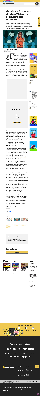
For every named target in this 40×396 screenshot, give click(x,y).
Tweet (39, 18)
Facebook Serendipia (33, 381)
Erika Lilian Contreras (13, 49)
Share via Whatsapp (39, 23)
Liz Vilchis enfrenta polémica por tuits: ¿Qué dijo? (6, 270)
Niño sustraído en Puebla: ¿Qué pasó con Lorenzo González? (33, 268)
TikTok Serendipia (30, 381)
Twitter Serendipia (29, 381)
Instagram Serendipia (32, 381)
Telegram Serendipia (36, 381)
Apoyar (37, 366)
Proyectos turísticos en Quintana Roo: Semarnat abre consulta (32, 284)
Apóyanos (33, 330)
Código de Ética (10, 382)
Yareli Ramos (6, 49)
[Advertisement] (17, 89)
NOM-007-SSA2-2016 (15, 197)
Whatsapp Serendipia (34, 381)
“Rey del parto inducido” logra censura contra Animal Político (23, 223)
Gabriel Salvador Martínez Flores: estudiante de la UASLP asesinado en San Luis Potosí (33, 276)
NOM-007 (8, 71)
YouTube (17, 240)
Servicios (20, 373)
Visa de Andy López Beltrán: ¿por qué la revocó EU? (24, 270)
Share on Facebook (39, 20)
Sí (17, 115)
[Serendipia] (9, 4)
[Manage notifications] (38, 394)
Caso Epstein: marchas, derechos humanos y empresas (14, 271)
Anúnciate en (33, 68)
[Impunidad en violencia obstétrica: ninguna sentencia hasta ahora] (17, 219)
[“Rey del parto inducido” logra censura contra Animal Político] (24, 219)
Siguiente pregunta (17, 122)
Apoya (9, 1)
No (18, 117)
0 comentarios (17, 252)
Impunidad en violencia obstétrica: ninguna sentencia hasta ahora (17, 223)
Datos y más (8, 9)
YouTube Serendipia (27, 381)
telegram (39, 25)
